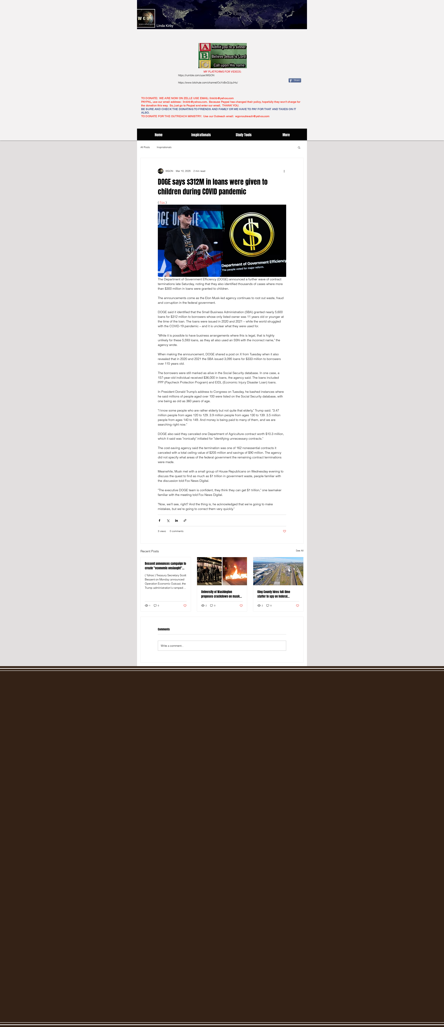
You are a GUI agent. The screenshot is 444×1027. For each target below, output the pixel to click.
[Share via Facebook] (159, 520)
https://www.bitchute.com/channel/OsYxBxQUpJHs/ (208, 82)
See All (300, 550)
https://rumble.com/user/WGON (196, 75)
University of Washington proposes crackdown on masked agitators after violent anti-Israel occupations (222, 594)
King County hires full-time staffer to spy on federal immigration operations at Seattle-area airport (273, 594)
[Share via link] (185, 520)
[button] (299, 147)
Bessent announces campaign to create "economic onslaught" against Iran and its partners (165, 565)
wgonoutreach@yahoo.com (252, 116)
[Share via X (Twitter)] (168, 520)
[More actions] (284, 171)
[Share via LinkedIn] (176, 520)
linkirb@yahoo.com (222, 98)
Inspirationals (164, 147)
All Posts (145, 147)
